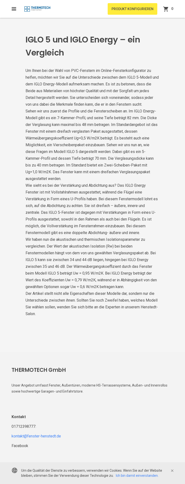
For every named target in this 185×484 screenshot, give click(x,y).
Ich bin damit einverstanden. (137, 475)
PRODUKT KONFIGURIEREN (132, 9)
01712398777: (24, 426)
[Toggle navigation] (16, 9)
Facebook (20, 445)
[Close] (172, 471)
